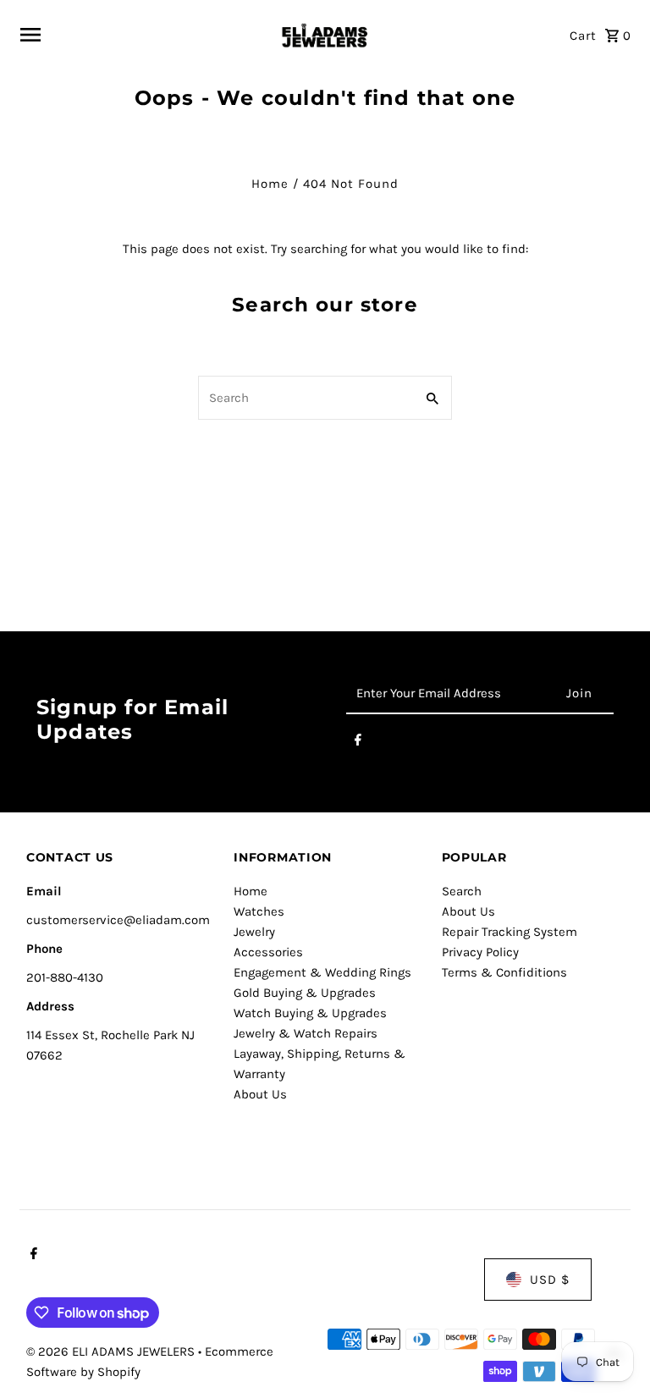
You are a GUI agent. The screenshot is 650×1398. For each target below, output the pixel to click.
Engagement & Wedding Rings (322, 972)
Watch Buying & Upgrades (310, 1013)
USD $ (550, 1279)
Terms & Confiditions (504, 972)
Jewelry (254, 931)
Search (462, 891)
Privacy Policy (480, 952)
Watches (259, 911)
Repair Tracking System (509, 931)
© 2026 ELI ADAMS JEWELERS (112, 1351)
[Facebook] (358, 743)
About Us (260, 1094)
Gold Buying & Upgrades (305, 992)
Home (270, 183)
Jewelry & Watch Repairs (305, 1033)
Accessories (268, 952)
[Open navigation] (142, 35)
